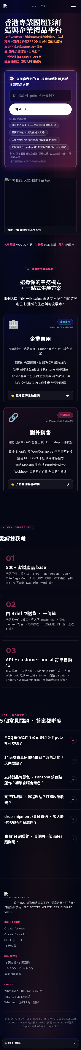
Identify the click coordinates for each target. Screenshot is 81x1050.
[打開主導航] (73, 6)
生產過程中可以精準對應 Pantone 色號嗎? (34, 139)
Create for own (14, 928)
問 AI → (20, 109)
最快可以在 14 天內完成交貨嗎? (28, 132)
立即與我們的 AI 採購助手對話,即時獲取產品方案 (38, 81)
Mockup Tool (13, 940)
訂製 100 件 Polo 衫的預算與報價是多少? (34, 125)
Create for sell (14, 934)
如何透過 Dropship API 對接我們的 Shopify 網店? (39, 147)
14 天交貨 (10, 945)
